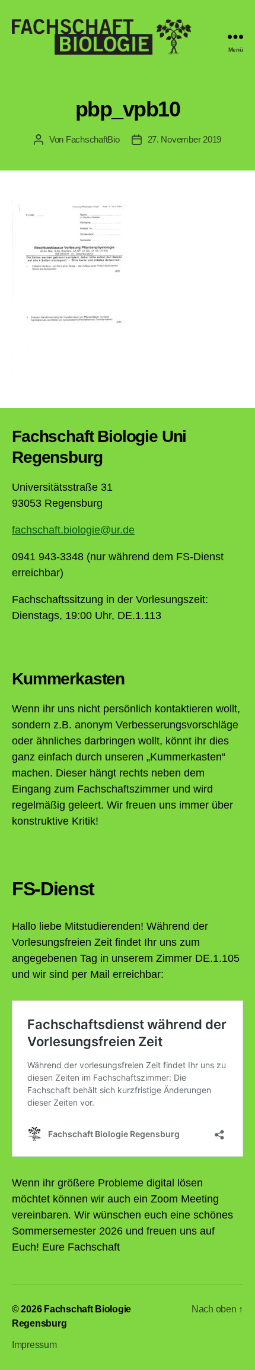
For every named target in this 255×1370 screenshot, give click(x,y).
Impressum (34, 1345)
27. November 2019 (185, 139)
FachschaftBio (93, 139)
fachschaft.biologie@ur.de (73, 530)
